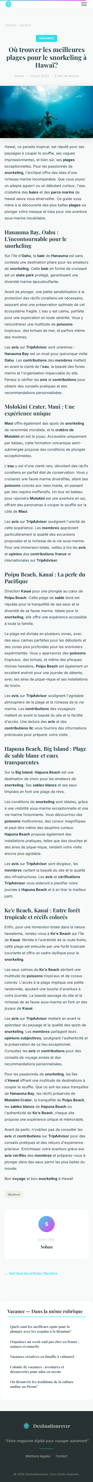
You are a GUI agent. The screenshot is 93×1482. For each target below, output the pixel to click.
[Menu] (83, 4)
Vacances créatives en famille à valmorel (42, 1356)
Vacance (25, 25)
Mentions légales (38, 1456)
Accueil (10, 25)
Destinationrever (51, 1426)
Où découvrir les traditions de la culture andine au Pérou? (42, 1384)
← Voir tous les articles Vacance (31, 1273)
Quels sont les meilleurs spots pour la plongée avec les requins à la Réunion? (40, 1329)
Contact (61, 1456)
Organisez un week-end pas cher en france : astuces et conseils (44, 1344)
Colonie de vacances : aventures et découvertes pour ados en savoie (37, 1369)
